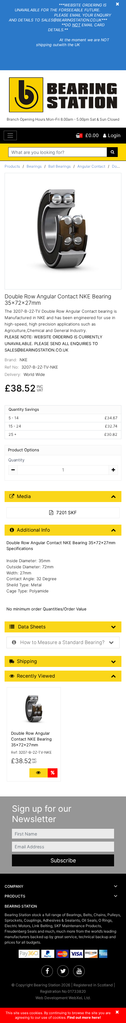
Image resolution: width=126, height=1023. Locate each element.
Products (12, 166)
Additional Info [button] (33, 530)
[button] (63, 886)
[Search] (112, 152)
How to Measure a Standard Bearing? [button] (62, 642)
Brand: (11, 359)
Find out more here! (84, 1017)
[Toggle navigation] (10, 135)
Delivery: (13, 374)
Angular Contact (91, 166)
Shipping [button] (27, 661)
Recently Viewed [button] (36, 676)
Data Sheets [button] (31, 627)
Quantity (16, 459)
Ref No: (12, 367)
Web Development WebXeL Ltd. (63, 998)
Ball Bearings (59, 166)
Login (114, 135)
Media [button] (24, 496)
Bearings (34, 166)
